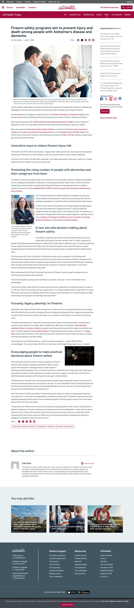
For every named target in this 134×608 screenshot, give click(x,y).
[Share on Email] (93, 40)
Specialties (20, 7)
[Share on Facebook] (78, 40)
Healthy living (89, 15)
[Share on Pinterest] (86, 40)
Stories (99, 15)
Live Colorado (117, 15)
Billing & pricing (54, 574)
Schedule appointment (57, 558)
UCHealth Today (11, 14)
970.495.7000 (20, 564)
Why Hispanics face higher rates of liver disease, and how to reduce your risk (111, 36)
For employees (80, 567)
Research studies (40, 2)
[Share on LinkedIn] (89, 40)
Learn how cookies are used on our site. (115, 601)
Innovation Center (106, 567)
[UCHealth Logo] (18, 550)
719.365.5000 (19, 570)
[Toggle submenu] (3, 7)
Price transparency (56, 576)
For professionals (81, 570)
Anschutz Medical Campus (67, 220)
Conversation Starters (39, 331)
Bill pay (27, 2)
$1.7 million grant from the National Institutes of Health (52, 122)
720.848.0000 (20, 558)
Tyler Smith (18, 40)
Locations (32, 7)
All (65, 15)
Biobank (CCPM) (106, 574)
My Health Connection (110, 7)
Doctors (10, 7)
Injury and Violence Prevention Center (38, 132)
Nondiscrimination (106, 570)
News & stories (80, 574)
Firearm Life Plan (67, 135)
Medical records (80, 555)
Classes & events (81, 558)
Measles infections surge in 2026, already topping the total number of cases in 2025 (111, 63)
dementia (15, 110)
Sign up (104, 111)
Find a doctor (54, 561)
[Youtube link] (110, 98)
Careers (19, 2)
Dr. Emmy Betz (17, 114)
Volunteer (103, 561)
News (107, 15)
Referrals (10, 2)
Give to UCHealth (106, 564)
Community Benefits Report (23, 426)
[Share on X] (82, 40)
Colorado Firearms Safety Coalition (41, 129)
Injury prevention (65, 426)
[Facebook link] (101, 98)
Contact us (104, 576)
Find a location (54, 564)
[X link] (106, 98)
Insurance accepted (56, 570)
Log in (128, 7)
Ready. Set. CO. (54, 2)
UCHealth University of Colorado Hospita (68, 114)
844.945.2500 (20, 578)
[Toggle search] (3, 2)
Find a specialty (54, 567)
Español (130, 2)
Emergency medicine (46, 426)
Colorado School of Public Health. (72, 132)
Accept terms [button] (67, 605)
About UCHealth (106, 555)
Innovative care (75, 15)
